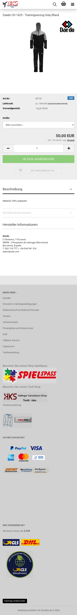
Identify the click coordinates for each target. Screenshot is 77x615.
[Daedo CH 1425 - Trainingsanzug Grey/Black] (38, 47)
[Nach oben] (67, 610)
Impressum (8, 346)
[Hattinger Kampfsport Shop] (9, 4)
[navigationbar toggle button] (72, 4)
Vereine (6, 316)
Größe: (6, 118)
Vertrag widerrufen (14, 601)
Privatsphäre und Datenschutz (18, 328)
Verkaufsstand (10, 322)
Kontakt (7, 298)
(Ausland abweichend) (58, 104)
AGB (5, 334)
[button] (8, 148)
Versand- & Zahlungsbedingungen (20, 304)
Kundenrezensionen (17, 213)
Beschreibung (12, 189)
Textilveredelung (11, 352)
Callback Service (11, 340)
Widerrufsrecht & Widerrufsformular (21, 310)
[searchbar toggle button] (54, 4)
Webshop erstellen (27, 610)
